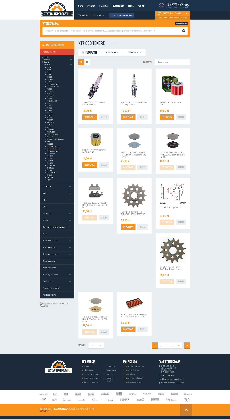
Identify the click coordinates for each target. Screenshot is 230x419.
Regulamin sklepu (91, 374)
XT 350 (49, 110)
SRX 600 (50, 137)
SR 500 (49, 127)
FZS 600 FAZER (52, 134)
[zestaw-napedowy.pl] (57, 9)
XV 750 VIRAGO (52, 151)
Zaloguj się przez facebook (122, 15)
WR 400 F (50, 113)
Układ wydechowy (50, 274)
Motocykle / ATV (49, 52)
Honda (46, 57)
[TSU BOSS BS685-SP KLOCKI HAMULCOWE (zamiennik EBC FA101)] (173, 140)
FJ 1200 (49, 175)
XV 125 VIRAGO (52, 84)
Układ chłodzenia (49, 241)
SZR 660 (50, 144)
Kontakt (141, 5)
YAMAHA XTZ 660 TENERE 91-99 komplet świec (134, 103)
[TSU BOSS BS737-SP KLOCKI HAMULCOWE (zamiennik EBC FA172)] (95, 191)
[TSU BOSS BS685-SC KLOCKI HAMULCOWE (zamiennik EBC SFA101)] (134, 140)
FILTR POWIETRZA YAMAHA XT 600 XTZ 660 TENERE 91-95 (134, 315)
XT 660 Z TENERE (53, 146)
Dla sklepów (118, 5)
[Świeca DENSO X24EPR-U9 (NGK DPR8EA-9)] (95, 86)
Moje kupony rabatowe (134, 378)
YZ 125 (49, 89)
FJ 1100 (49, 170)
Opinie (131, 5)
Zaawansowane (181, 23)
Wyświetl (82, 345)
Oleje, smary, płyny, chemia (53, 227)
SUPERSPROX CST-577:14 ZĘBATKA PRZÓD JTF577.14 (172, 268)
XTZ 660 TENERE (53, 149)
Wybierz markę (111, 52)
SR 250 (49, 94)
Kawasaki (47, 60)
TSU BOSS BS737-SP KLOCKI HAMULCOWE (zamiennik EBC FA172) (94, 205)
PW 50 (49, 67)
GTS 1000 (50, 168)
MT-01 (49, 180)
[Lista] (87, 62)
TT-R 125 (50, 82)
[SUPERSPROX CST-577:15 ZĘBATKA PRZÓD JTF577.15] (134, 195)
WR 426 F (50, 118)
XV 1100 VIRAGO (53, 173)
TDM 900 (50, 161)
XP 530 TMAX (51, 130)
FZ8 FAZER (51, 154)
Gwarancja (111, 366)
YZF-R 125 (50, 91)
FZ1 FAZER (51, 166)
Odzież (45, 220)
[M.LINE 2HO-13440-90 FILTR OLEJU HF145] (95, 139)
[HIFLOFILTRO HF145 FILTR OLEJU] (173, 86)
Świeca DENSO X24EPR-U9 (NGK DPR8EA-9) (93, 103)
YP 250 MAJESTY (53, 101)
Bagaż (45, 193)
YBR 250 (50, 99)
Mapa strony (111, 370)
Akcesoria (46, 186)
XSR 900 (50, 163)
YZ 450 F (50, 125)
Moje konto (130, 362)
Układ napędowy (49, 261)
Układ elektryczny (49, 247)
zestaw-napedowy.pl (62, 409)
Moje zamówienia (132, 370)
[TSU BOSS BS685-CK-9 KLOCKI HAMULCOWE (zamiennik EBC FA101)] (95, 305)
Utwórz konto (96, 15)
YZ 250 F (50, 106)
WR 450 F (50, 122)
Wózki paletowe (49, 295)
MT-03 (49, 142)
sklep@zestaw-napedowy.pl (177, 7)
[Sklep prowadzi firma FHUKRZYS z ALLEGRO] (57, 323)
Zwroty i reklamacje (91, 382)
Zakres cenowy (133, 52)
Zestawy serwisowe (50, 288)
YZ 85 (49, 75)
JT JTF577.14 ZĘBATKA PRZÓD (173, 208)
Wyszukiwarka (50, 23)
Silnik (44, 234)
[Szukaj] (183, 31)
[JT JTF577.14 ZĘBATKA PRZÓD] (173, 193)
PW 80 (49, 70)
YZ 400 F (50, 115)
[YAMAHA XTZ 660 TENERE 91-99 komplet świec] (134, 86)
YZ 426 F (50, 120)
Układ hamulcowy (50, 254)
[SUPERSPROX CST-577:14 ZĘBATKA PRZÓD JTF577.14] (173, 250)
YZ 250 (49, 103)
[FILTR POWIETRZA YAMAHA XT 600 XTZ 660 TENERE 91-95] (134, 303)
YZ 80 (49, 72)
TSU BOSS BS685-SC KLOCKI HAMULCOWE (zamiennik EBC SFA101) (133, 155)
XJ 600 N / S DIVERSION (55, 139)
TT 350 (49, 108)
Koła (44, 207)
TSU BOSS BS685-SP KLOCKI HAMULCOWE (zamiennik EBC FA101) (172, 155)
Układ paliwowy (49, 268)
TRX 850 (50, 158)
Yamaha (47, 64)
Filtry (44, 200)
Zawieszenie (47, 281)
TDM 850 (50, 156)
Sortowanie (147, 61)
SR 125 (49, 77)
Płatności (103, 5)
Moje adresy (130, 374)
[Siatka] (81, 62)
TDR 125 (50, 79)
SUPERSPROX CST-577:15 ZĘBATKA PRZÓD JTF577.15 (133, 213)
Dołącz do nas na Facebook (172, 383)
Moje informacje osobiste (135, 366)
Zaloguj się (83, 15)
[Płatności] (115, 397)
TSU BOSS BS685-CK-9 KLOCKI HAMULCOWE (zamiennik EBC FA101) (95, 319)
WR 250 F (50, 96)
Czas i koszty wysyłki (92, 378)
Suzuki (46, 62)
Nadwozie (46, 213)
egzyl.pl (46, 411)
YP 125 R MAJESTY (54, 87)
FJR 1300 (50, 177)
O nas (80, 5)
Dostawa (91, 5)
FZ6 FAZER (51, 132)
